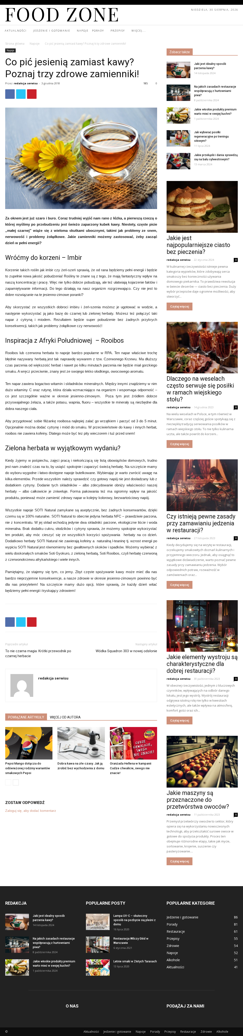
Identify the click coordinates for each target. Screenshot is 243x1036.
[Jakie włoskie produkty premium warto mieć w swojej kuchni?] (178, 115)
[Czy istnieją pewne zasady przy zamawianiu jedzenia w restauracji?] (202, 485)
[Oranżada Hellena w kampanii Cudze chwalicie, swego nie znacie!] (133, 743)
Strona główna (14, 44)
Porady (155, 1032)
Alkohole (222, 1032)
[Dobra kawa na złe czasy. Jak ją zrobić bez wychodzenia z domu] (81, 743)
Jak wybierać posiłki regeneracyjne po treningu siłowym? (211, 137)
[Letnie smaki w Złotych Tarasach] (98, 967)
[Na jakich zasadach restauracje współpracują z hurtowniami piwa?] (178, 93)
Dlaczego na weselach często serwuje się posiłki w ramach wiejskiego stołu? (200, 389)
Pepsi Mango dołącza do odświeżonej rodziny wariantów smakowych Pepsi (27, 768)
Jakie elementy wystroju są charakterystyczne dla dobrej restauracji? (202, 664)
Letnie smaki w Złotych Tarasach (135, 961)
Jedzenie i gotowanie (117, 1032)
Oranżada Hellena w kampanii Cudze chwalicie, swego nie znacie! (130, 768)
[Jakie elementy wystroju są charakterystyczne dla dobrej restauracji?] (202, 626)
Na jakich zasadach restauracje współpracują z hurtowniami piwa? (215, 91)
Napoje (35, 44)
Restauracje (188, 1032)
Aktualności (91, 1032)
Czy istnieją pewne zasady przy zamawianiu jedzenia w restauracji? (201, 523)
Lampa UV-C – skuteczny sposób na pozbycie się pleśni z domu (134, 920)
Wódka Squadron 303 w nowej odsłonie (126, 651)
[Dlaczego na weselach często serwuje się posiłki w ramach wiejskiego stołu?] (202, 348)
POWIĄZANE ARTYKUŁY (26, 717)
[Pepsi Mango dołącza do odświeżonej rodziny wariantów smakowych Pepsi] (28, 743)
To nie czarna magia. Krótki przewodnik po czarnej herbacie (38, 653)
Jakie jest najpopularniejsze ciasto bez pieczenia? (198, 245)
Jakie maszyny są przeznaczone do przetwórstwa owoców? (198, 799)
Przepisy (170, 1032)
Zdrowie (206, 1032)
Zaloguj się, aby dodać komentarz (30, 811)
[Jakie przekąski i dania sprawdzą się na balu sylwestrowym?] (178, 161)
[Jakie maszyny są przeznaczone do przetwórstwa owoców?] (202, 762)
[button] (234, 31)
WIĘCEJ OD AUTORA (65, 717)
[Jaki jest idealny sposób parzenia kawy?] (178, 70)
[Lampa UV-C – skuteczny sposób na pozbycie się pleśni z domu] (98, 922)
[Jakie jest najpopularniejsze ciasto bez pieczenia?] (202, 207)
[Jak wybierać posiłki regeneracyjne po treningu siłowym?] (178, 138)
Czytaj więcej (179, 306)
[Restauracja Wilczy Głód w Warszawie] (98, 944)
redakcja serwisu (26, 83)
